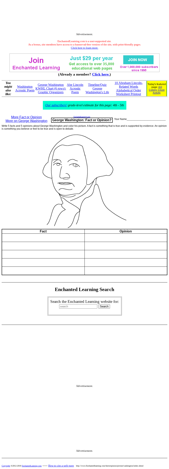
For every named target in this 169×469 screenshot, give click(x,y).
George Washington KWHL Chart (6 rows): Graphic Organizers (50, 88)
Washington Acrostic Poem (24, 88)
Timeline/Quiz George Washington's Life (97, 88)
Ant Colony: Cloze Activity (157, 90)
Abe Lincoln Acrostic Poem (75, 88)
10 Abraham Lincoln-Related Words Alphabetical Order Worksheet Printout (129, 88)
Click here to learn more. (84, 47)
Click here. (101, 74)
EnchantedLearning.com (82, 117)
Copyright (6, 466)
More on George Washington (26, 121)
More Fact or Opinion (26, 117)
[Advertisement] (84, 17)
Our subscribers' (56, 105)
